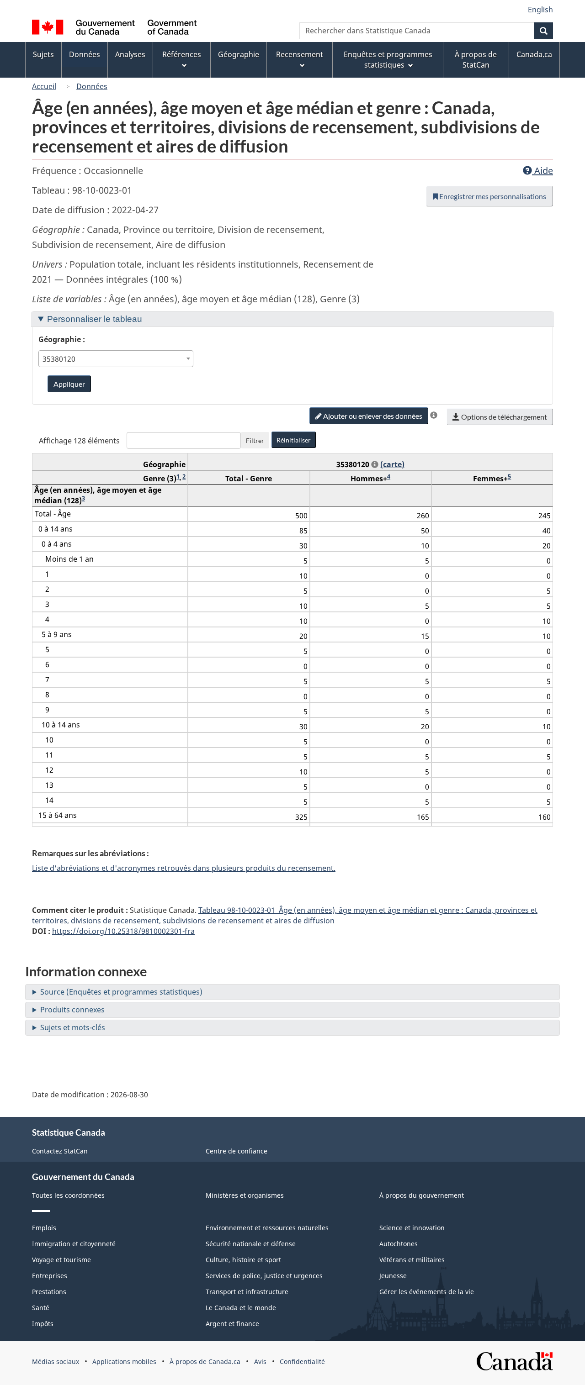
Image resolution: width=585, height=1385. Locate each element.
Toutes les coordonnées (68, 1195)
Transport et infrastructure (247, 1291)
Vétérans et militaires (412, 1259)
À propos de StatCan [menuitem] (476, 59)
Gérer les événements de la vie (426, 1291)
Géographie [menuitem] (238, 54)
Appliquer (69, 383)
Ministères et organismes (245, 1195)
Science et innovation (412, 1227)
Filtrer (255, 440)
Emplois (44, 1227)
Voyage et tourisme (61, 1259)
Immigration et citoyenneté (74, 1243)
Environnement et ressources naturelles (267, 1227)
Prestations (49, 1291)
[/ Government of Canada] (114, 28)
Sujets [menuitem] (43, 54)
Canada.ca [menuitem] (534, 54)
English (540, 10)
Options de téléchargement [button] (503, 416)
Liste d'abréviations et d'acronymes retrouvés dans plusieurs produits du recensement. (183, 868)
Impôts (42, 1323)
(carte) (392, 464)
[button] (433, 415)
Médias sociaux (55, 1361)
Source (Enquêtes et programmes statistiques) (121, 992)
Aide (542, 170)
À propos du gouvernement (421, 1195)
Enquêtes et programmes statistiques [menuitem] (388, 59)
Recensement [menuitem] (299, 54)
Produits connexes (72, 1010)
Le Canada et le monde (241, 1307)
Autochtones (398, 1243)
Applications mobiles (124, 1361)
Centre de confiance (236, 1151)
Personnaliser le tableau (94, 319)
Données (91, 86)
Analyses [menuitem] (130, 54)
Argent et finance (232, 1323)
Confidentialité (302, 1361)
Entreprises (49, 1275)
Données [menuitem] (84, 54)
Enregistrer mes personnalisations (492, 196)
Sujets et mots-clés (72, 1027)
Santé (40, 1307)
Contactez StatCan (60, 1151)
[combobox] (116, 358)
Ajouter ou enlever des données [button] (372, 415)
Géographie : (61, 339)
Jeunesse (393, 1275)
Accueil (44, 86)
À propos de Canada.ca (205, 1361)
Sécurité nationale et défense (251, 1243)
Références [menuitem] (181, 54)
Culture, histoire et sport (243, 1259)
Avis (260, 1361)
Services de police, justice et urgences (264, 1275)
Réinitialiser (294, 440)
